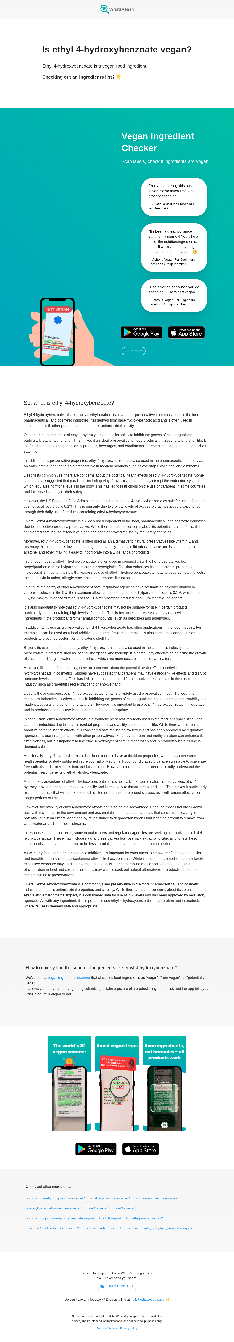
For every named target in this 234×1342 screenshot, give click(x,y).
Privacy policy (128, 1328)
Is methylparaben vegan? (144, 1218)
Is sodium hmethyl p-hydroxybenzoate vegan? (159, 1228)
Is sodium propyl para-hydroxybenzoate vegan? (60, 1218)
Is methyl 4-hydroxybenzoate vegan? (52, 1228)
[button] (57, 326)
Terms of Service (107, 1328)
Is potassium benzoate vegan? (156, 1198)
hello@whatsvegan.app (148, 1299)
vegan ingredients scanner (68, 978)
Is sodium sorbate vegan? (102, 1228)
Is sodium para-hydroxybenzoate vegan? (55, 1198)
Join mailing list (119, 1286)
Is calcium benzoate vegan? (109, 1198)
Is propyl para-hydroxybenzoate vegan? (54, 1208)
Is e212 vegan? (99, 1208)
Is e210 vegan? (110, 1218)
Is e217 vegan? (126, 1208)
